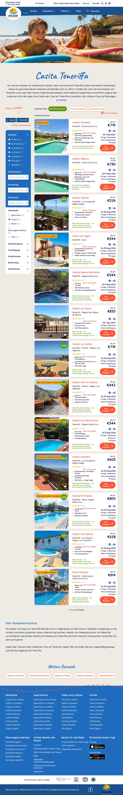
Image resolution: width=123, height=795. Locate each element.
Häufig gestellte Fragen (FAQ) (47, 748)
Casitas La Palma (62, 675)
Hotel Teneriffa (96, 725)
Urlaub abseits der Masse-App (75, 742)
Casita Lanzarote (69, 710)
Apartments (41, 695)
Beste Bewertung (96, 109)
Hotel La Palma (96, 707)
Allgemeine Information (72, 749)
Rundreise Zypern (13, 742)
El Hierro (16, 139)
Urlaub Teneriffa (13, 725)
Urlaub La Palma (13, 707)
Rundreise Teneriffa (14, 760)
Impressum (38, 771)
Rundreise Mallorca (14, 753)
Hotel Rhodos (95, 717)
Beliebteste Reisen (58, 109)
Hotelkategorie (15, 244)
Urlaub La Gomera (14, 703)
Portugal (16, 160)
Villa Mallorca (68, 714)
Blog (78, 11)
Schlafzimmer (14, 256)
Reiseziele (47, 11)
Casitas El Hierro (106, 675)
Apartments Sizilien (42, 721)
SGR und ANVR (68, 745)
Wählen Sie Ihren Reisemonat (18, 177)
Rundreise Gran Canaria (16, 745)
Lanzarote (17, 156)
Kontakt (96, 3)
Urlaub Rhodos (12, 717)
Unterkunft (13, 210)
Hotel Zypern (95, 728)
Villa (15, 237)
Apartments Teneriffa (43, 725)
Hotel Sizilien (95, 721)
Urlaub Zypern (12, 728)
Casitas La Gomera (85, 675)
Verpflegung (14, 250)
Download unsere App (102, 737)
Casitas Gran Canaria (39, 675)
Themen (64, 11)
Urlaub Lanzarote (13, 710)
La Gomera (17, 148)
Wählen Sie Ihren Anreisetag (18, 190)
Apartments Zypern (42, 728)
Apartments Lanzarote (44, 710)
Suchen (33, 11)
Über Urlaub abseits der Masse (66, 3)
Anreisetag (13, 184)
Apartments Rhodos (43, 717)
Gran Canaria (18, 144)
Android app (95, 752)
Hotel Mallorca (96, 714)
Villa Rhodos (67, 717)
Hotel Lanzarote (96, 710)
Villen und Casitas (72, 695)
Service (86, 3)
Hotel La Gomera (97, 703)
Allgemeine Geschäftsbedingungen (44, 760)
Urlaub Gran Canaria (15, 699)
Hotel (15, 223)
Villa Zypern (67, 728)
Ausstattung (13, 269)
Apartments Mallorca (43, 714)
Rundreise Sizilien (69, 721)
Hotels (93, 695)
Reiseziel (12, 135)
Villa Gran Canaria (70, 699)
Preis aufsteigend (77, 109)
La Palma (17, 152)
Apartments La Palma (43, 707)
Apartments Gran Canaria (45, 699)
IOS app (93, 742)
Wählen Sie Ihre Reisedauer (18, 203)
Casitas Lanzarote (15, 675)
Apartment (17, 215)
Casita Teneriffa (68, 725)
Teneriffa (24, 120)
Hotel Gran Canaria (98, 699)
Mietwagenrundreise (17, 231)
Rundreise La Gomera (15, 749)
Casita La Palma (69, 707)
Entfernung (13, 262)
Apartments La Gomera (44, 703)
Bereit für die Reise (73, 737)
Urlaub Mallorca (13, 714)
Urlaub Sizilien (12, 721)
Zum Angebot (106, 148)
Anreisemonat (14, 172)
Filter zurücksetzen (22, 125)
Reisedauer (13, 197)
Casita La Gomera (69, 703)
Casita (12, 120)
